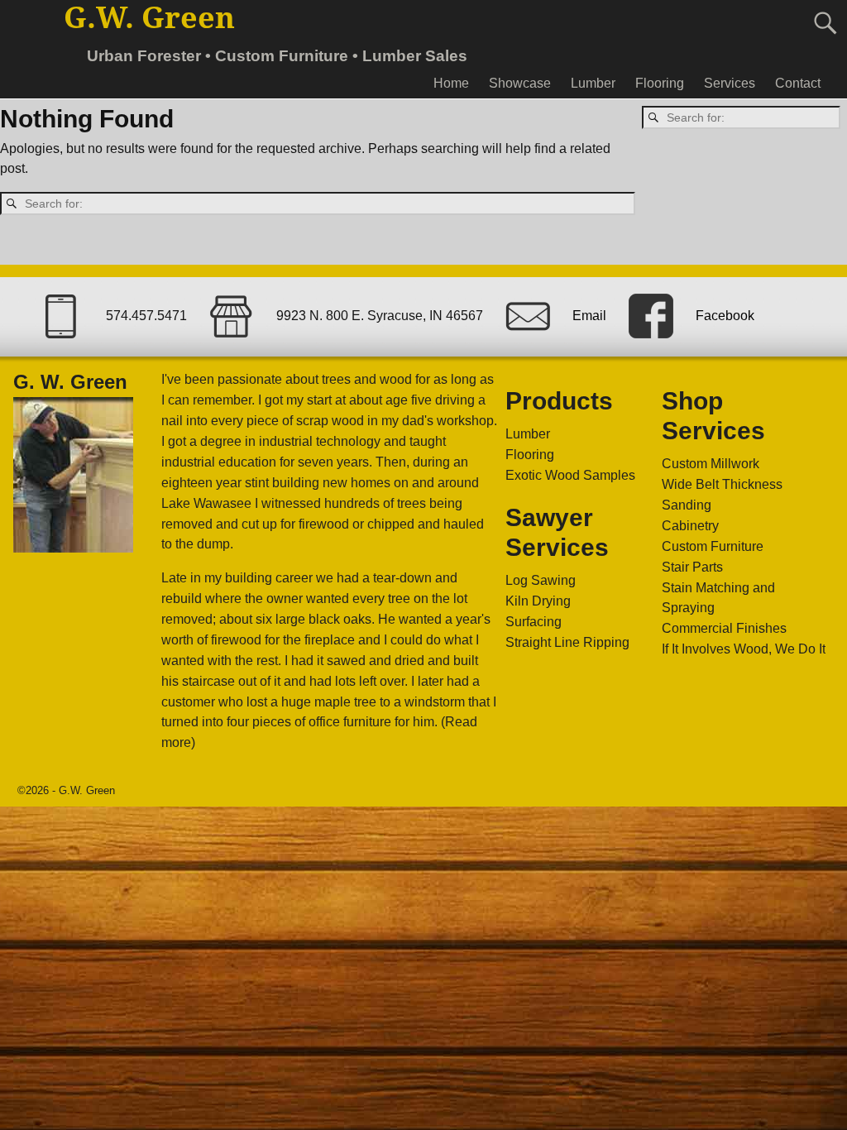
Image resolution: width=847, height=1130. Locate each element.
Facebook (725, 316)
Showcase (520, 83)
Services (729, 83)
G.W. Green (149, 18)
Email (589, 316)
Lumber (593, 83)
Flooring (659, 83)
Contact (798, 83)
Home (451, 83)
